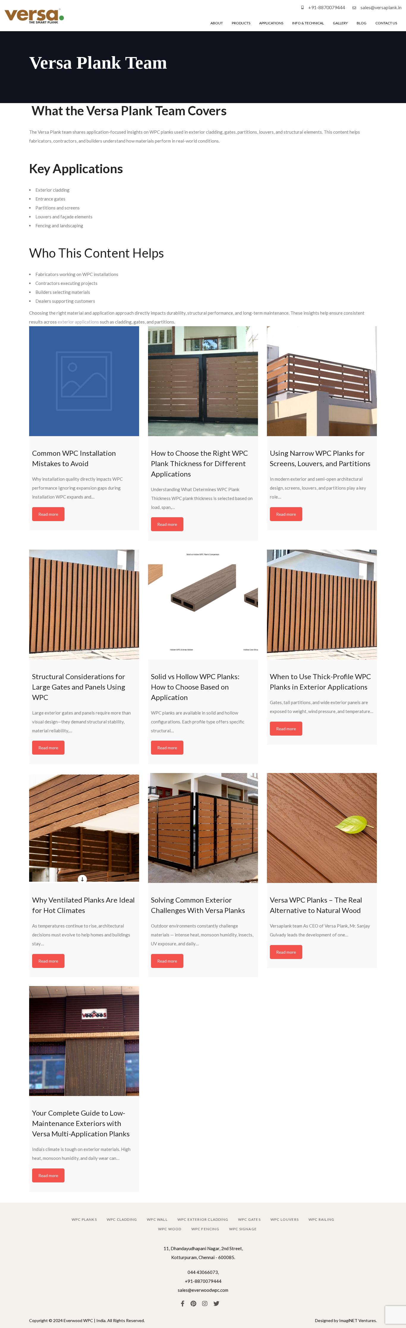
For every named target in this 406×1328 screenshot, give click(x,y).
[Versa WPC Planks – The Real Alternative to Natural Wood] (322, 828)
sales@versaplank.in (381, 7)
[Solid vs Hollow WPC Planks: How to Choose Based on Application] (203, 605)
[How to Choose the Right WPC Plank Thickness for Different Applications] (203, 381)
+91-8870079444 (326, 7)
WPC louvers (284, 1219)
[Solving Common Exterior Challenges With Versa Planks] (203, 828)
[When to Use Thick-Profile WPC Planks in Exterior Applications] (322, 605)
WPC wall (157, 1219)
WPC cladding (122, 1219)
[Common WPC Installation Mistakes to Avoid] (84, 381)
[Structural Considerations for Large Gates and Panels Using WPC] (84, 605)
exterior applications (78, 321)
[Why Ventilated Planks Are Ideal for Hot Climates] (84, 828)
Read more (48, 514)
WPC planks (84, 1219)
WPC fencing (205, 1229)
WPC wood (170, 1229)
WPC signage (243, 1229)
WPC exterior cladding (202, 1219)
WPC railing (321, 1219)
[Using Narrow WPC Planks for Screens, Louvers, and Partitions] (322, 381)
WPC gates (249, 1219)
